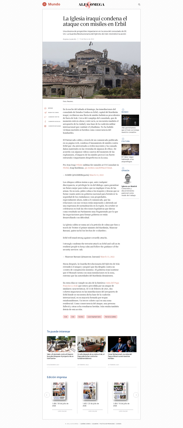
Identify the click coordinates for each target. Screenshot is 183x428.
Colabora (95, 424)
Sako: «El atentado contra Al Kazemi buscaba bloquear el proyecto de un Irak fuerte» (60, 356)
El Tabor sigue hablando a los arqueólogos (128, 159)
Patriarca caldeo (110, 317)
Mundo (54, 4)
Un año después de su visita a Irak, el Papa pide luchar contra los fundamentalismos (90, 356)
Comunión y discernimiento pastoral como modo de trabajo (129, 191)
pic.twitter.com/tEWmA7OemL (98, 167)
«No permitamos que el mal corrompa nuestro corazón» (130, 130)
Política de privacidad (107, 424)
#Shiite (79, 164)
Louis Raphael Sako (94, 317)
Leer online (62, 411)
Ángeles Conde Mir (69, 39)
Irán (72, 317)
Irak (65, 317)
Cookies (118, 424)
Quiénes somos (86, 424)
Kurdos (81, 317)
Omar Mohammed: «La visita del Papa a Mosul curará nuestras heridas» (120, 356)
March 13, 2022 (97, 175)
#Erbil (66, 167)
